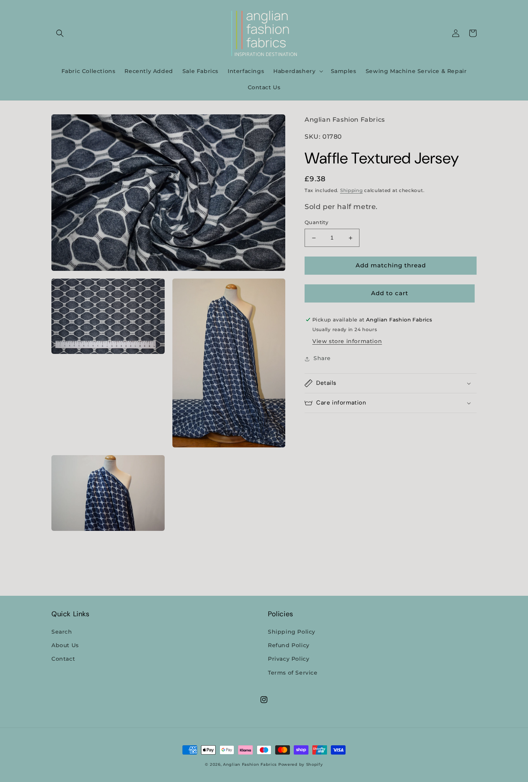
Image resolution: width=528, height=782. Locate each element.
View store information (347, 341)
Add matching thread (391, 265)
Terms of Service (293, 672)
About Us (65, 645)
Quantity (316, 222)
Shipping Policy (291, 631)
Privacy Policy (288, 658)
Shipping (351, 191)
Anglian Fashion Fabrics (250, 764)
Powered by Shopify (300, 764)
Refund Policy (289, 645)
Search (61, 631)
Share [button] (322, 358)
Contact (63, 658)
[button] (59, 33)
